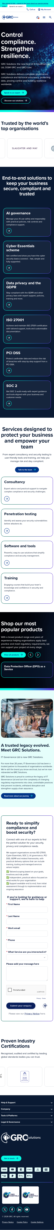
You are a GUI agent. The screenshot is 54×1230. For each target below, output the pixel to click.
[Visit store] (37, 17)
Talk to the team (25, 469)
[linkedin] (19, 1209)
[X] (4, 1209)
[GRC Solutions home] (20, 1138)
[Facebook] (12, 1209)
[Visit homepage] (10, 17)
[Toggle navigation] (44, 17)
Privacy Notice (8, 1222)
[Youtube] (26, 1209)
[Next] (37, 654)
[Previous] (30, 654)
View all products (11, 654)
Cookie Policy (22, 1222)
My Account (46, 9)
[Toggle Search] (50, 17)
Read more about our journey (16, 796)
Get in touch (9, 1158)
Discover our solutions (13, 100)
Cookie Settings (37, 1222)
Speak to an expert (12, 92)
